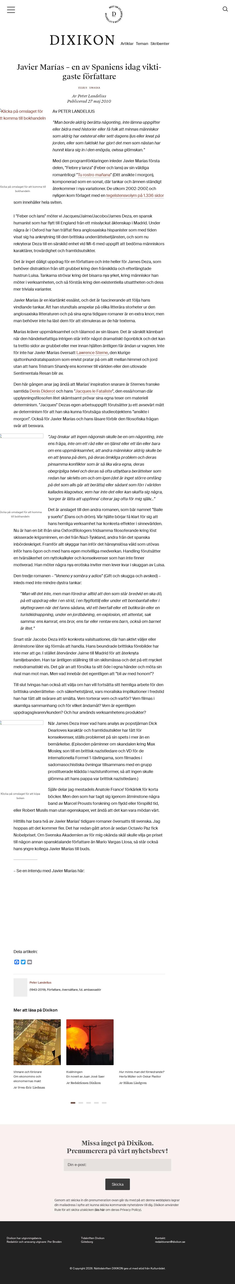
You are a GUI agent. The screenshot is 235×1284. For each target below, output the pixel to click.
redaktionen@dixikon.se (170, 1242)
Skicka (117, 1184)
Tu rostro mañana (94, 175)
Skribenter (160, 43)
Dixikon (82, 40)
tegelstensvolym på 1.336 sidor (135, 195)
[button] (73, 1103)
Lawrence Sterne (92, 352)
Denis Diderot (42, 391)
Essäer (82, 88)
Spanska (94, 88)
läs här (100, 1210)
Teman (142, 43)
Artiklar (127, 43)
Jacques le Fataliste (93, 391)
